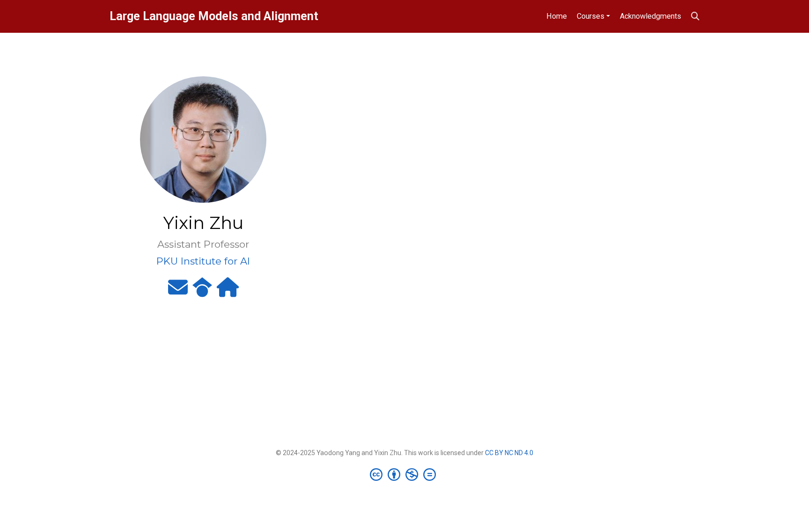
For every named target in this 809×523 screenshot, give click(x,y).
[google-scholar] (202, 291)
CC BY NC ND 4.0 (509, 453)
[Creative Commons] (405, 474)
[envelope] (178, 291)
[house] (228, 291)
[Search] (695, 16)
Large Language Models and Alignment (214, 16)
